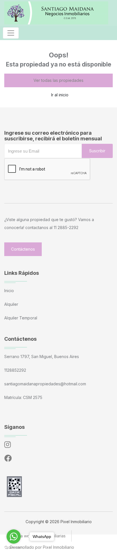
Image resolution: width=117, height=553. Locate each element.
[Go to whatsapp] (14, 536)
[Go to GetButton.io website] (14, 547)
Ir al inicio (59, 94)
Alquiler (11, 304)
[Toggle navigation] (11, 33)
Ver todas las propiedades (58, 80)
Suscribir (97, 150)
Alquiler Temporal (20, 317)
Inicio (9, 290)
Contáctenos (23, 249)
